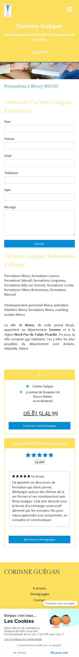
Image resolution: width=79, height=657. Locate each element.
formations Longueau (49, 280)
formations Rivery (41, 310)
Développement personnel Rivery (28, 305)
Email (7, 156)
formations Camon (45, 276)
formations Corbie (60, 285)
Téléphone (11, 173)
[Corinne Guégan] (7, 16)
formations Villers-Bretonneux (26, 290)
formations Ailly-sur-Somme (25, 285)
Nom (7, 122)
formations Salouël (18, 280)
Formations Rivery (17, 276)
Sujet (7, 190)
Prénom (9, 139)
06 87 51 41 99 (40, 412)
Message (10, 207)
